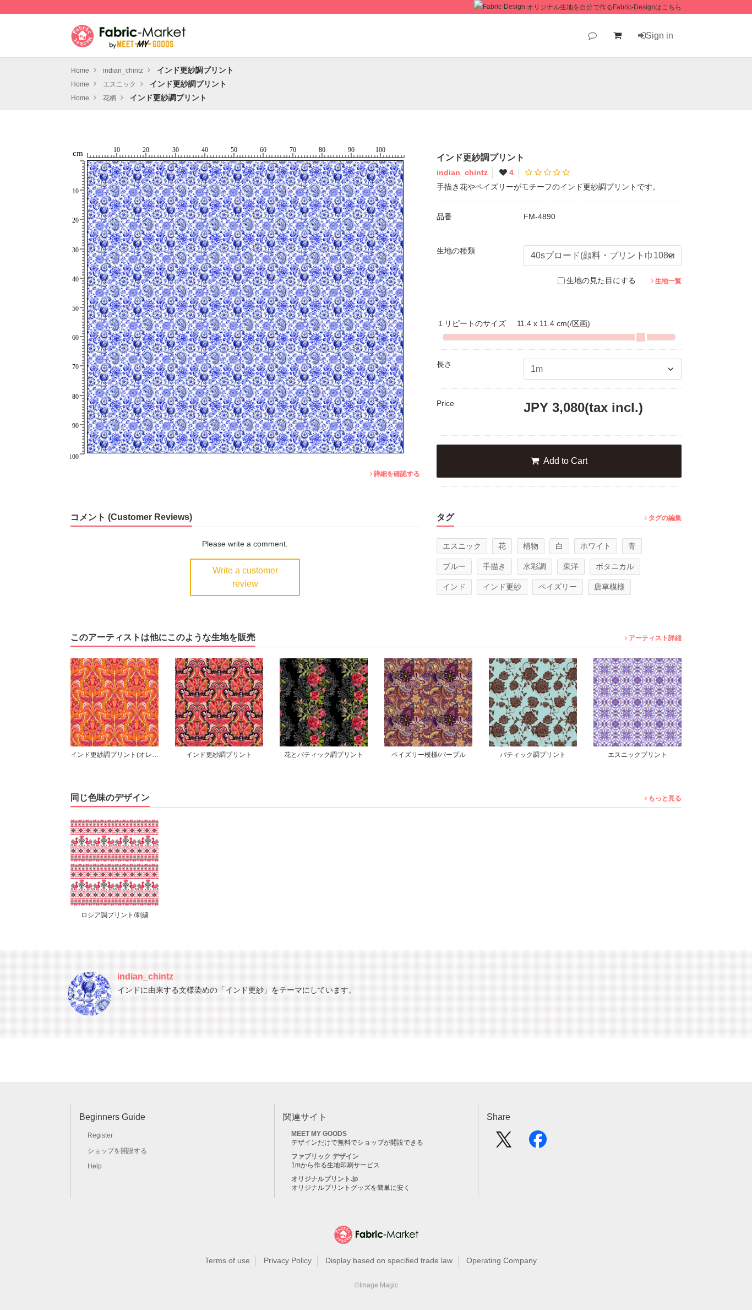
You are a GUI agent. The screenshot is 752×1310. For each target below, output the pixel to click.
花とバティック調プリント (224, 755)
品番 (444, 216)
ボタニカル (615, 566)
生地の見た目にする (601, 280)
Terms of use (227, 1260)
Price (445, 403)
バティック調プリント (433, 755)
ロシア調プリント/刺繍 (115, 915)
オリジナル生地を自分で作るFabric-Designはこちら (604, 7)
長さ (444, 364)
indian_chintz (462, 172)
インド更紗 (502, 586)
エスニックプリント (538, 755)
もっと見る (665, 798)
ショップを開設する (117, 1151)
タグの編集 (665, 518)
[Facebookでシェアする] (538, 1143)
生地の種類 (456, 250)
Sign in (659, 35)
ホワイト (595, 546)
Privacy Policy (288, 1260)
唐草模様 (609, 586)
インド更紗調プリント (119, 755)
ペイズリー (557, 586)
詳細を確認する (397, 474)
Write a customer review (245, 577)
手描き (494, 566)
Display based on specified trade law (389, 1260)
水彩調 (534, 566)
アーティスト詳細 (655, 638)
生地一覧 (668, 281)
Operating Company (501, 1260)
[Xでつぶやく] (504, 1143)
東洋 (571, 566)
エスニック (462, 546)
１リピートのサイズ (513, 323)
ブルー (454, 566)
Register (100, 1135)
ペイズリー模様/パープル (329, 755)
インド (454, 586)
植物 (530, 546)
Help (95, 1166)
